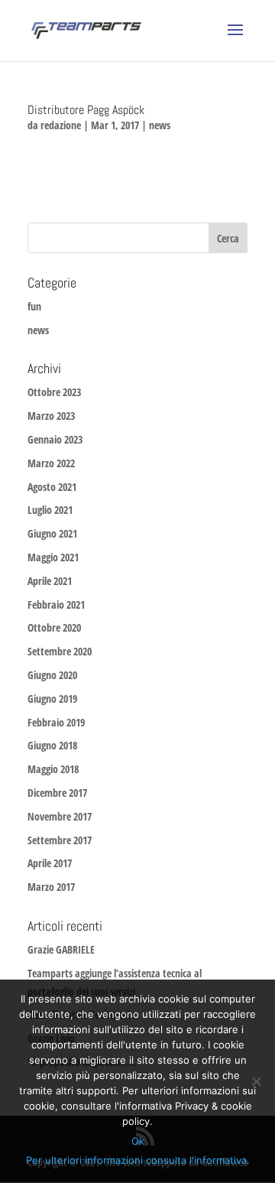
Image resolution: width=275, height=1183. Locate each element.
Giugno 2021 (52, 533)
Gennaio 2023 (55, 439)
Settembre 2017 (60, 840)
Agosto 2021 (52, 486)
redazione (60, 125)
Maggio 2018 (53, 769)
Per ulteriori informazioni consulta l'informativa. (138, 1160)
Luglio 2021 (50, 509)
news (159, 125)
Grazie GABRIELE (61, 949)
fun (34, 306)
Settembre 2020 (60, 651)
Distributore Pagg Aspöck (86, 110)
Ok (137, 1141)
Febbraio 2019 (56, 722)
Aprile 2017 (50, 863)
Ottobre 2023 (54, 392)
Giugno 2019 (52, 698)
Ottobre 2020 (54, 627)
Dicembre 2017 (57, 792)
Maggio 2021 (53, 557)
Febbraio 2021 (56, 604)
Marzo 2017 (51, 886)
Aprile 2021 (50, 581)
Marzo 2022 (51, 463)
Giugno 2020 (52, 675)
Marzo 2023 (51, 415)
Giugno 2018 (52, 745)
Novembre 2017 (60, 816)
